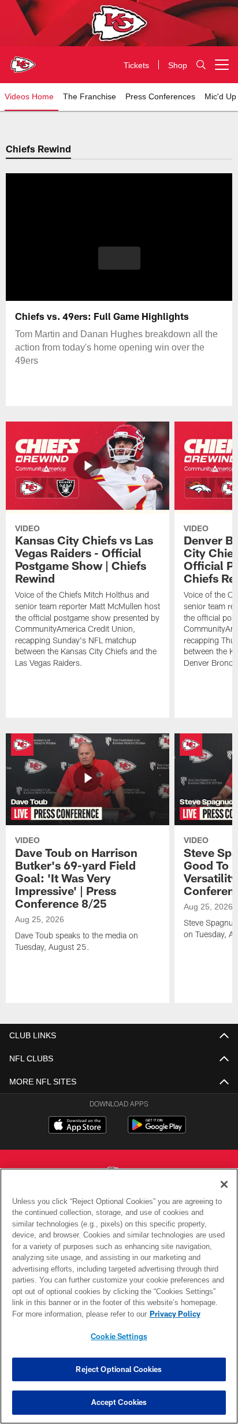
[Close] (224, 1184)
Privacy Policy (75, 1313)
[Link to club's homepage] (23, 60)
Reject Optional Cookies (119, 1369)
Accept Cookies (119, 1402)
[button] (119, 265)
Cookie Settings (119, 1336)
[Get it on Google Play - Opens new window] (157, 1130)
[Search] (201, 65)
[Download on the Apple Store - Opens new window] (77, 1126)
